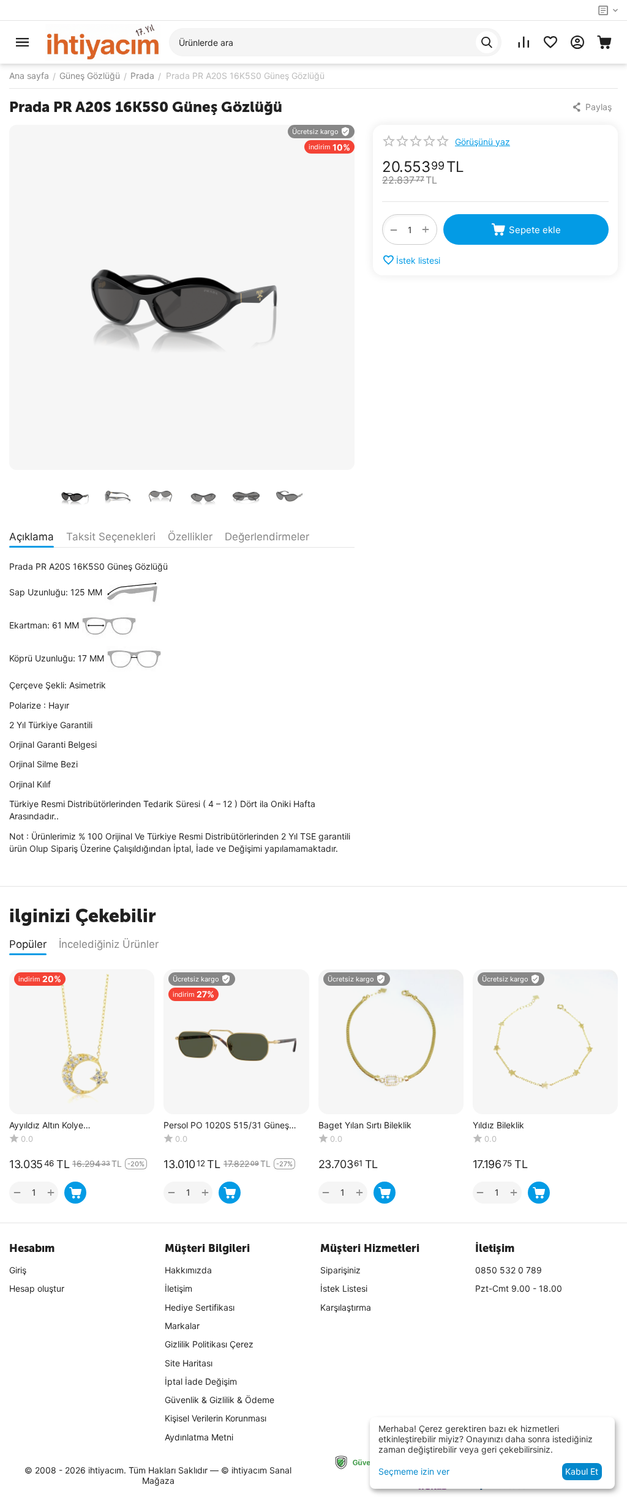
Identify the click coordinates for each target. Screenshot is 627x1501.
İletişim (178, 1288)
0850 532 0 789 (508, 1270)
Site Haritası (188, 1363)
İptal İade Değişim (201, 1381)
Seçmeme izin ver (413, 1471)
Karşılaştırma (345, 1307)
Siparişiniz (340, 1270)
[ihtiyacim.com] (102, 41)
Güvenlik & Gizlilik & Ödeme (219, 1400)
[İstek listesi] (550, 42)
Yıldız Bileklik (498, 1125)
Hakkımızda (188, 1270)
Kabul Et (581, 1471)
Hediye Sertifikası (200, 1307)
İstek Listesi (343, 1288)
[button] (593, 107)
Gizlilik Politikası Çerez (209, 1344)
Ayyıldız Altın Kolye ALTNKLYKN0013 (46, 1125)
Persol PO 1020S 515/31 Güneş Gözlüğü (226, 1125)
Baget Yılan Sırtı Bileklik (364, 1125)
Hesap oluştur (36, 1288)
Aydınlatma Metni (199, 1437)
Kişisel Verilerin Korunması (215, 1418)
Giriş (17, 1270)
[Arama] (487, 42)
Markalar (182, 1325)
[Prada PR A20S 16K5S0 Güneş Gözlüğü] (182, 297)
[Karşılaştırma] (523, 42)
